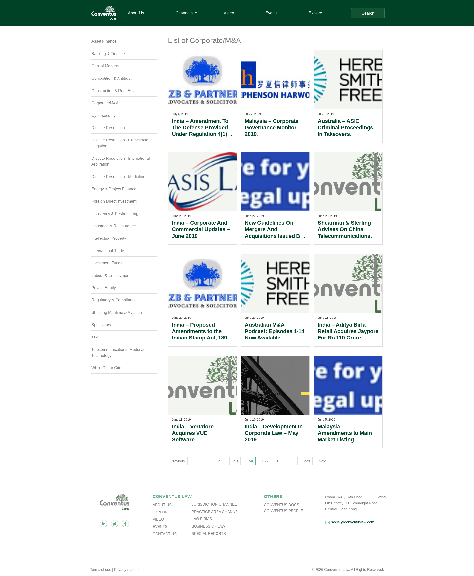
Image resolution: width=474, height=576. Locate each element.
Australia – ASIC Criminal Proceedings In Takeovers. (345, 127)
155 (265, 461)
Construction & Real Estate (115, 91)
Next (322, 461)
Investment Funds (106, 263)
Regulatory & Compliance (114, 300)
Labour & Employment (110, 275)
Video (158, 519)
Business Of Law (208, 526)
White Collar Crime (108, 368)
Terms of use (100, 569)
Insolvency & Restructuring (114, 214)
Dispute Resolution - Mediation (118, 177)
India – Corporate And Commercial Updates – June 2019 (201, 229)
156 (279, 461)
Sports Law (101, 325)
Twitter (114, 523)
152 (220, 461)
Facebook (125, 523)
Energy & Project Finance (113, 189)
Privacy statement (128, 569)
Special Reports (209, 533)
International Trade (107, 251)
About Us (162, 505)
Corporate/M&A (104, 103)
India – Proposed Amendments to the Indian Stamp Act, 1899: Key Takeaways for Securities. (202, 338)
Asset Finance (104, 41)
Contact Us (165, 534)
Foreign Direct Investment (113, 201)
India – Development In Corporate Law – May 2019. (274, 433)
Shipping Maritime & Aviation (116, 312)
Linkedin (103, 523)
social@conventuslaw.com (352, 522)
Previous (178, 461)
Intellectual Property (108, 238)
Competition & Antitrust (111, 78)
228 (307, 461)
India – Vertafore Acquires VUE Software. (193, 433)
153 (235, 461)
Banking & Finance (108, 54)
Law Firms (202, 519)
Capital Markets (105, 66)
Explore (161, 512)
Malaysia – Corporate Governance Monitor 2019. (271, 127)
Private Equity (103, 288)
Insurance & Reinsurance (113, 226)
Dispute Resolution (108, 128)
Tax (94, 337)
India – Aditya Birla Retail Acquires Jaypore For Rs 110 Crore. (348, 331)
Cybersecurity (103, 115)
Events (160, 526)
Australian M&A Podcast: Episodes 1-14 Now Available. (274, 331)
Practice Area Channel (216, 512)
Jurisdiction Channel (214, 504)
